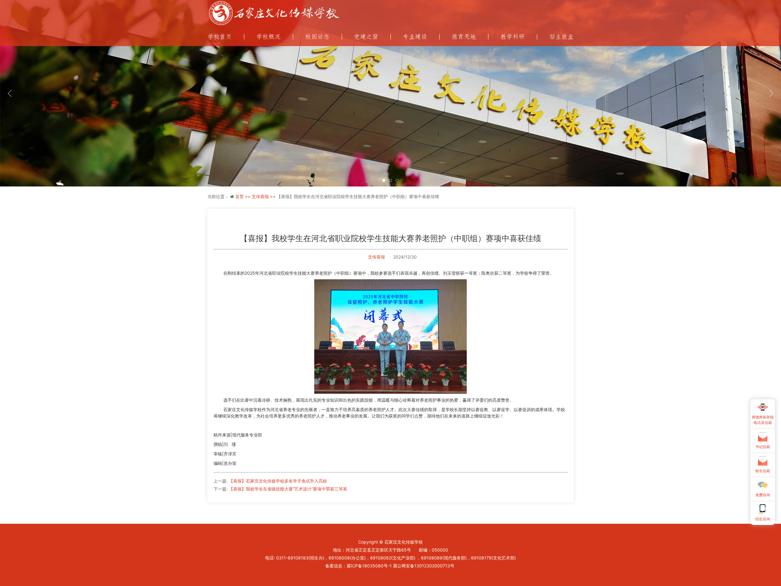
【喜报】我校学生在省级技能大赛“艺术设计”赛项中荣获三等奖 (288, 488)
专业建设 (415, 36)
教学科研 (512, 36)
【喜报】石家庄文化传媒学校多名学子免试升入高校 (278, 480)
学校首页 (219, 36)
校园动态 (317, 36)
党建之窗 (366, 36)
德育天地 (464, 36)
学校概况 (268, 36)
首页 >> (243, 196)
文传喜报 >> (264, 196)
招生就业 (561, 36)
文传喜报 (376, 256)
